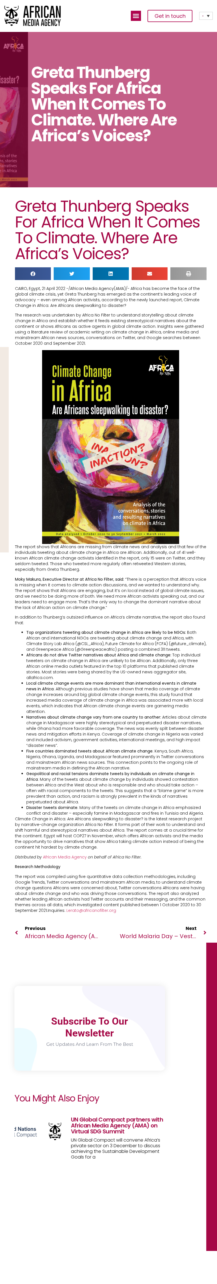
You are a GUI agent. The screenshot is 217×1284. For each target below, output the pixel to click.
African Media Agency (65, 857)
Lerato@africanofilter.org (91, 910)
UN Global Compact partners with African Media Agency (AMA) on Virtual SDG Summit (117, 1125)
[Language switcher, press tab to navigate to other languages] (206, 16)
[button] (136, 16)
